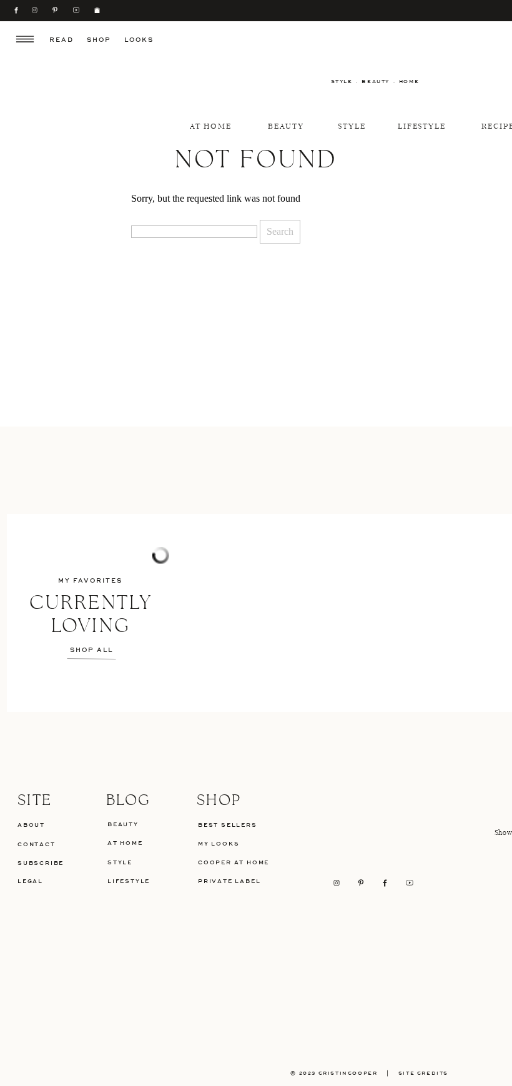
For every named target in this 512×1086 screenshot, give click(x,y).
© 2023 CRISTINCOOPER (333, 1073)
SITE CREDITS (428, 1073)
